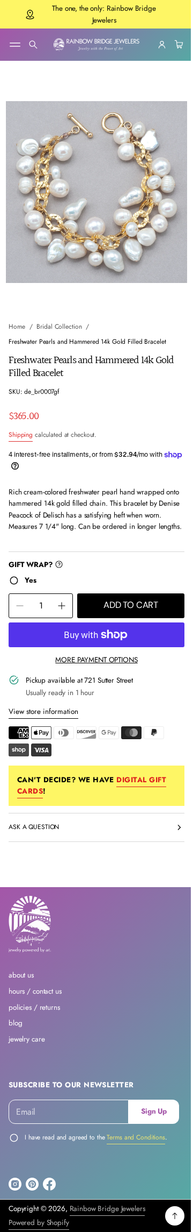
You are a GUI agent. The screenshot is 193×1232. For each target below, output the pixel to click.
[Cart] (169, 44)
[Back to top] (166, 1216)
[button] (33, 44)
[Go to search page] (33, 44)
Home (17, 317)
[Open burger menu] (15, 44)
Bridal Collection (58, 317)
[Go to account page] (153, 44)
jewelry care (26, 1039)
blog (15, 1023)
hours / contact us (35, 991)
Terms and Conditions (136, 1137)
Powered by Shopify (39, 1222)
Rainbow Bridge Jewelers (107, 1208)
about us (21, 975)
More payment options (92, 650)
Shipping (21, 425)
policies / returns (34, 1007)
